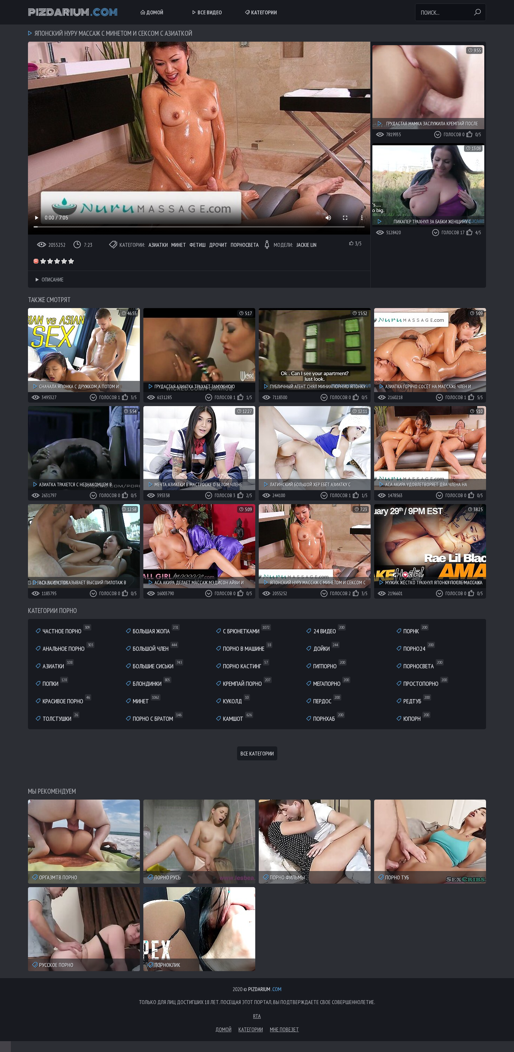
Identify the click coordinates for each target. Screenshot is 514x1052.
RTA (257, 1015)
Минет (178, 244)
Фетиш (198, 244)
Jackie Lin (306, 244)
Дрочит (218, 244)
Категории (263, 12)
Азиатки (158, 244)
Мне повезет (284, 1029)
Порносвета (245, 244)
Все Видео (209, 12)
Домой (154, 12)
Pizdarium (72, 12)
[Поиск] (477, 12)
